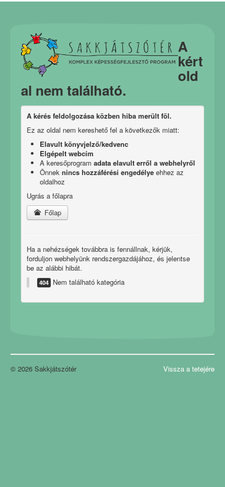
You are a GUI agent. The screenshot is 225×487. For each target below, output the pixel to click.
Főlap (51, 212)
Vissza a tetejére (189, 369)
